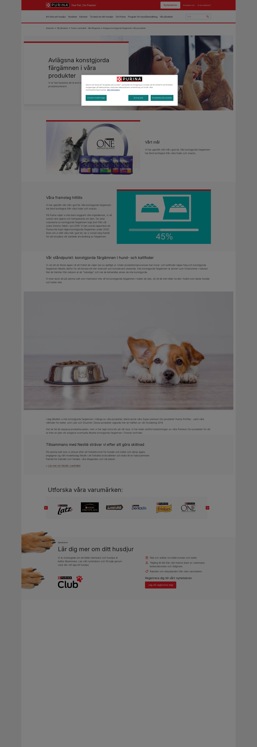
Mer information (113, 90)
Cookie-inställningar (96, 98)
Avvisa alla (138, 98)
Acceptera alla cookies (162, 98)
